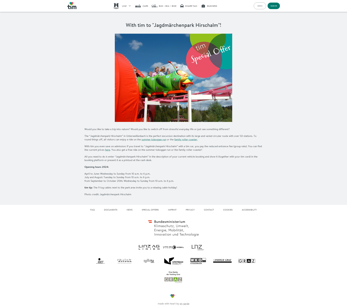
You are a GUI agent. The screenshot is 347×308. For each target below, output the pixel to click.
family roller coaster (185, 139)
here (107, 149)
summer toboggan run (154, 139)
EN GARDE (184, 303)
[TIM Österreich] (72, 6)
